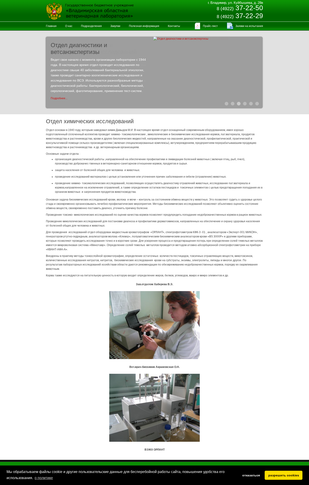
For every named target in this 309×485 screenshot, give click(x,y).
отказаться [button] (251, 475)
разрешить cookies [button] (283, 475)
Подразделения (91, 26)
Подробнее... (59, 98)
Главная (51, 26)
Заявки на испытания (249, 26)
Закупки (115, 26)
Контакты (174, 26)
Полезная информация (144, 26)
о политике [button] (44, 478)
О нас (68, 26)
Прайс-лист (210, 26)
